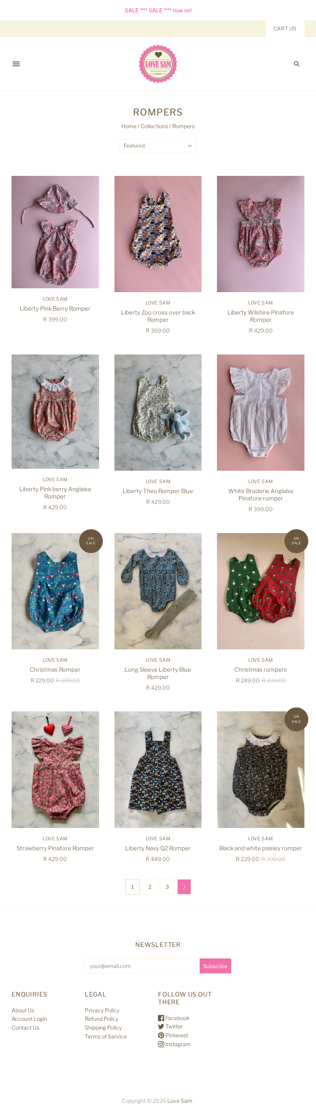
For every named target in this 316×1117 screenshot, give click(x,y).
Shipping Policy (103, 1027)
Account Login (29, 1018)
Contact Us (25, 1027)
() (285, 28)
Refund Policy (101, 1018)
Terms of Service (106, 1036)
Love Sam (55, 299)
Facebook (177, 1018)
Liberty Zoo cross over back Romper (158, 316)
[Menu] (16, 63)
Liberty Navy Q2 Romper (158, 848)
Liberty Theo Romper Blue (158, 491)
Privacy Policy (102, 1010)
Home (128, 126)
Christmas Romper (55, 669)
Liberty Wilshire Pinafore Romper (260, 316)
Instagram (177, 1044)
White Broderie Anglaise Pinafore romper (261, 495)
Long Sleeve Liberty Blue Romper (157, 673)
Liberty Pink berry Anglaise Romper (55, 493)
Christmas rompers (260, 669)
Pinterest (176, 1035)
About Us (23, 1010)
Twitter (173, 1026)
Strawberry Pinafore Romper (55, 848)
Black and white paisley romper (260, 848)
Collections (154, 126)
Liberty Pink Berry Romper (55, 308)
